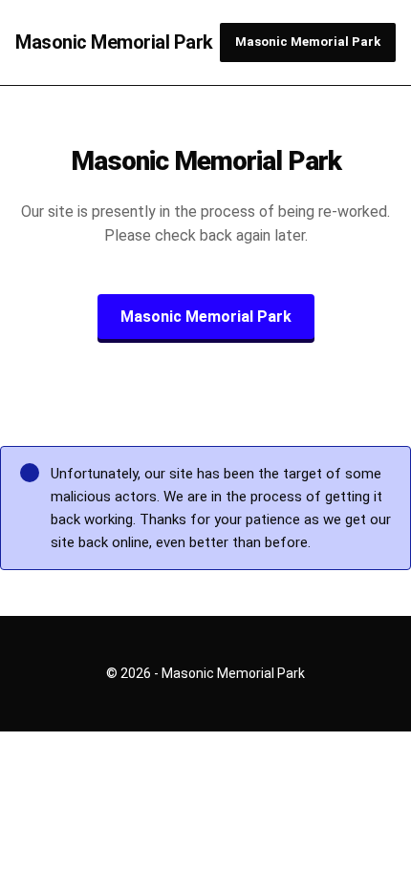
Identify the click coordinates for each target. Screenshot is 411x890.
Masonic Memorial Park (114, 42)
